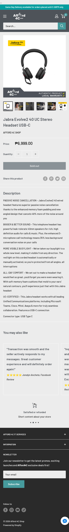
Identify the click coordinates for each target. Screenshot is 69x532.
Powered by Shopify (12, 525)
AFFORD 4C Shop (12, 132)
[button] (65, 522)
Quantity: (8, 154)
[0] (63, 16)
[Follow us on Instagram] (11, 510)
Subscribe (14, 483)
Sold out (34, 165)
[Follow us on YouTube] (17, 510)
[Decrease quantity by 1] (18, 154)
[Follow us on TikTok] (24, 510)
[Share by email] (63, 178)
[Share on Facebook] (45, 178)
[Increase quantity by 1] (35, 154)
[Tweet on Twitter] (57, 178)
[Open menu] (4, 16)
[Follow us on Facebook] (5, 510)
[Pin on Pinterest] (51, 178)
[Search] (62, 26)
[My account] (56, 16)
